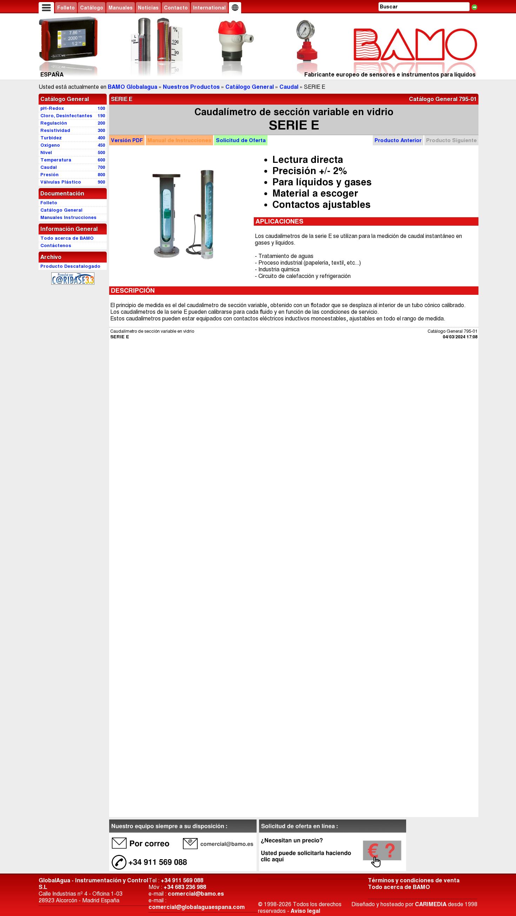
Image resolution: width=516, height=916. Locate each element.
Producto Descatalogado (70, 266)
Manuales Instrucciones (68, 217)
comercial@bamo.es (196, 894)
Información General (69, 229)
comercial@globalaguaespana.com (196, 907)
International (209, 8)
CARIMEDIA (430, 904)
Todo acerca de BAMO (399, 887)
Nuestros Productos (191, 87)
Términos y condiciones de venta (413, 880)
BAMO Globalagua (132, 87)
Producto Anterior (398, 140)
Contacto (176, 8)
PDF (127, 140)
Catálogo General (249, 87)
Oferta (241, 140)
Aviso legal (305, 911)
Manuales (120, 8)
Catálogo (91, 8)
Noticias (148, 8)
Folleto (66, 8)
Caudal (288, 87)
